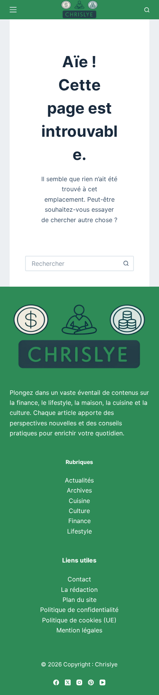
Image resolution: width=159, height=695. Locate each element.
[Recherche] (146, 9)
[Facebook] (56, 682)
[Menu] (13, 9)
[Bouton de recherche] (126, 263)
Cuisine (79, 501)
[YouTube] (102, 682)
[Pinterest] (91, 682)
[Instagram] (79, 682)
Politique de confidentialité (79, 609)
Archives (79, 490)
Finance (79, 521)
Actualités (79, 480)
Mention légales (79, 630)
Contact (79, 579)
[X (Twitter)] (68, 682)
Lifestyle (79, 531)
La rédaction (79, 589)
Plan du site (79, 599)
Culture (79, 511)
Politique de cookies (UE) (79, 620)
